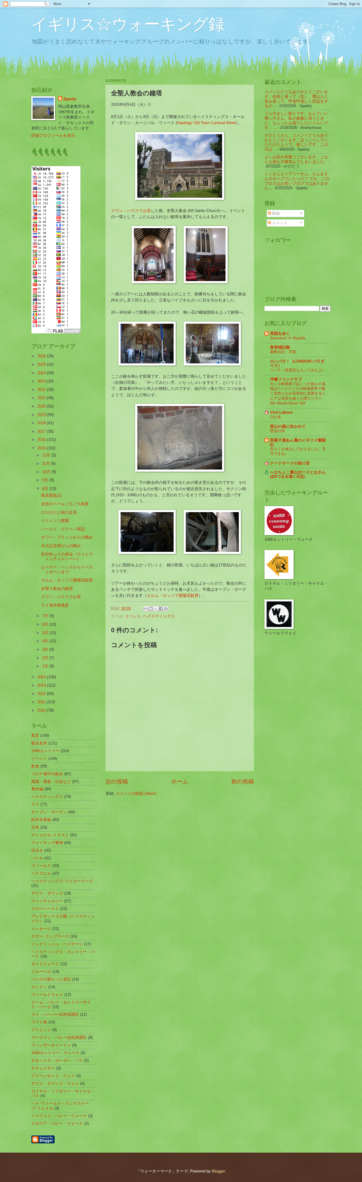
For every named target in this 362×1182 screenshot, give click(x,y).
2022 (42, 389)
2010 (42, 710)
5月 (45, 633)
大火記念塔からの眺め (61, 546)
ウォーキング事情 (47, 843)
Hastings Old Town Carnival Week (206, 122)
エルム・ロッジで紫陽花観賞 (172, 595)
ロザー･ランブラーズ (50, 936)
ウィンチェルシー (47, 901)
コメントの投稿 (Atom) (136, 793)
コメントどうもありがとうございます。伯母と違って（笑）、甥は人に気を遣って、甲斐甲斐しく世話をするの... (296, 99)
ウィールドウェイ (47, 994)
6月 (45, 624)
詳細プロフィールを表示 (53, 135)
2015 (42, 448)
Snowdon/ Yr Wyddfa (287, 338)
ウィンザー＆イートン (51, 1045)
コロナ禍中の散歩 (47, 774)
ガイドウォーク (45, 964)
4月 (45, 641)
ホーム (179, 781)
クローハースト (45, 908)
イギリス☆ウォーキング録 (127, 24)
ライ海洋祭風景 (55, 605)
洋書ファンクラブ (286, 379)
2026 (42, 356)
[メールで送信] (145, 608)
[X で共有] (155, 608)
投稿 (275, 213)
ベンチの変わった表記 (51, 979)
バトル (37, 858)
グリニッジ (41, 1030)
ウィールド (41, 866)
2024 (42, 373)
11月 (46, 463)
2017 (42, 431)
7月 (45, 616)
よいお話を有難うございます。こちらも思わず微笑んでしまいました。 (296, 159)
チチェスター (43, 1068)
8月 (45, 488)
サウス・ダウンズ (47, 893)
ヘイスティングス (159, 616)
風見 (35, 735)
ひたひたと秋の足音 (59, 512)
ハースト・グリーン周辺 (63, 529)
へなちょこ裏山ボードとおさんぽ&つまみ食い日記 (298, 474)
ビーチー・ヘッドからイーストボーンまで (67, 569)
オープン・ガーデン (49, 812)
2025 (42, 364)
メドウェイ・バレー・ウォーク (59, 1116)
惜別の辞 (277, 431)
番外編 (37, 789)
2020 (42, 406)
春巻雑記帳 (280, 347)
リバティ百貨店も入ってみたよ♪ (297, 370)
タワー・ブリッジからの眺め (67, 537)
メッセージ (41, 929)
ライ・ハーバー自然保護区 (55, 1014)
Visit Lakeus (281, 412)
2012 (42, 694)
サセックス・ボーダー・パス (57, 1060)
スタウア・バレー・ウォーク (57, 1123)
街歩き (37, 850)
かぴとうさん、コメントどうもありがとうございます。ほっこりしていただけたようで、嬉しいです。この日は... (296, 142)
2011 (41, 702)
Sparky (69, 99)
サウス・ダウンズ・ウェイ (55, 1083)
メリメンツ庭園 (55, 520)
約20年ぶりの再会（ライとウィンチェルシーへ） (67, 556)
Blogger (218, 1171)
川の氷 (275, 417)
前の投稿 (242, 781)
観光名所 (39, 743)
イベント (133, 616)
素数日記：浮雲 (283, 352)
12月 (46, 455)
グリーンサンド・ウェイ (53, 1076)
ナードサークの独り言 (290, 463)
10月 (46, 472)
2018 (42, 423)
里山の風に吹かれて (288, 426)
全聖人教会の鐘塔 (57, 589)
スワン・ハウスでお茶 (131, 210)
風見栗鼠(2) (51, 495)
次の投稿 (116, 781)
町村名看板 (41, 820)
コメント (279, 223)
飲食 (35, 766)
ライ (35, 804)
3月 (45, 649)
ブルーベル (41, 971)
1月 (45, 666)
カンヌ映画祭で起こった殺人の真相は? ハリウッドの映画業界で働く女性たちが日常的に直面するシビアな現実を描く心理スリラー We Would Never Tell (298, 393)
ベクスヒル (41, 873)
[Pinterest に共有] (166, 608)
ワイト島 (39, 1022)
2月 (45, 658)
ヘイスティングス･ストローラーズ (62, 881)
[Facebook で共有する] (161, 608)
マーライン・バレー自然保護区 (59, 1037)
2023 (42, 381)
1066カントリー (45, 751)
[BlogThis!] (150, 608)
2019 (42, 415)
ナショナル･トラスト (50, 835)
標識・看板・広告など (51, 781)
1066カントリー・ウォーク (55, 1053)
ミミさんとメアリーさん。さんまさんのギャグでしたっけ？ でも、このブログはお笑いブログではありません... (296, 181)
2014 (42, 677)
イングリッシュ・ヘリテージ (57, 944)
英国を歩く (280, 333)
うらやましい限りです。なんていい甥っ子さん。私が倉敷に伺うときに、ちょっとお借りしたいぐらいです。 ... (296, 120)
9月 (45, 480)
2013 (42, 685)
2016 (42, 439)
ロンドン (39, 987)
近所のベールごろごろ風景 (65, 504)
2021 (42, 398)
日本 (35, 827)
